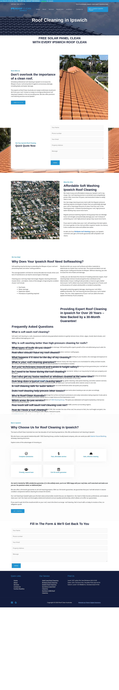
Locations (69, 9)
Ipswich (89, 4)
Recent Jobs (59, 9)
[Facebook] (12, 603)
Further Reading (19, 589)
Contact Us (79, 9)
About (44, 9)
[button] (73, 9)
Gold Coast (95, 4)
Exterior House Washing (98, 436)
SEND (55, 163)
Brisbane (83, 4)
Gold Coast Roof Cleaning (50, 580)
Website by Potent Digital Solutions (89, 602)
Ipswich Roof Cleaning (49, 584)
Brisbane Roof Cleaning (49, 582)
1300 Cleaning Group (57, 400)
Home (38, 9)
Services (51, 9)
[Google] (16, 603)
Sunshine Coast (104, 4)
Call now (43, 1)
